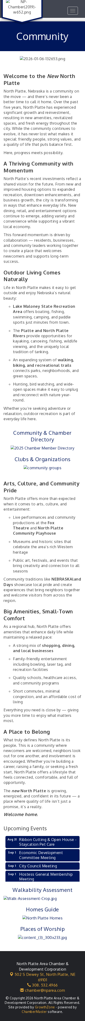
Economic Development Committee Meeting (41, 855)
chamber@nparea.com (44, 990)
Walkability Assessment (42, 889)
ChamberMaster (34, 1012)
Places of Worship (42, 928)
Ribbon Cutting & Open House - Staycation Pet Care (48, 842)
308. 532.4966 (44, 985)
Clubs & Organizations (43, 459)
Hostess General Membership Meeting (46, 877)
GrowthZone (45, 1007)
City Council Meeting (38, 866)
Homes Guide (42, 909)
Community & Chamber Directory (42, 436)
